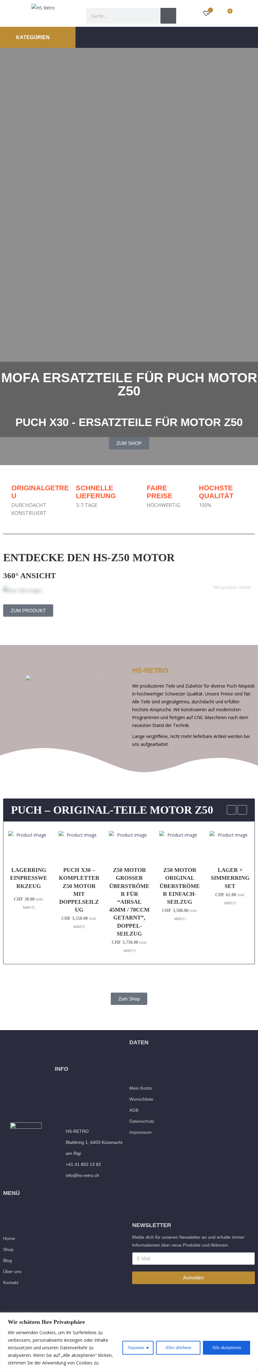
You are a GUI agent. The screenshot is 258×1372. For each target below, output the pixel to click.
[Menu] (170, 37)
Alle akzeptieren (226, 1347)
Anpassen (135, 1347)
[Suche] (168, 16)
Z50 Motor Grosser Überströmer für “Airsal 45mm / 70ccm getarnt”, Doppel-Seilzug (79, 902)
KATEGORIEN (33, 37)
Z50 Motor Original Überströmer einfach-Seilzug (129, 886)
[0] (226, 13)
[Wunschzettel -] (207, 14)
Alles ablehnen (178, 1347)
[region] (129, 1342)
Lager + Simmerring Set (179, 878)
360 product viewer (232, 587)
